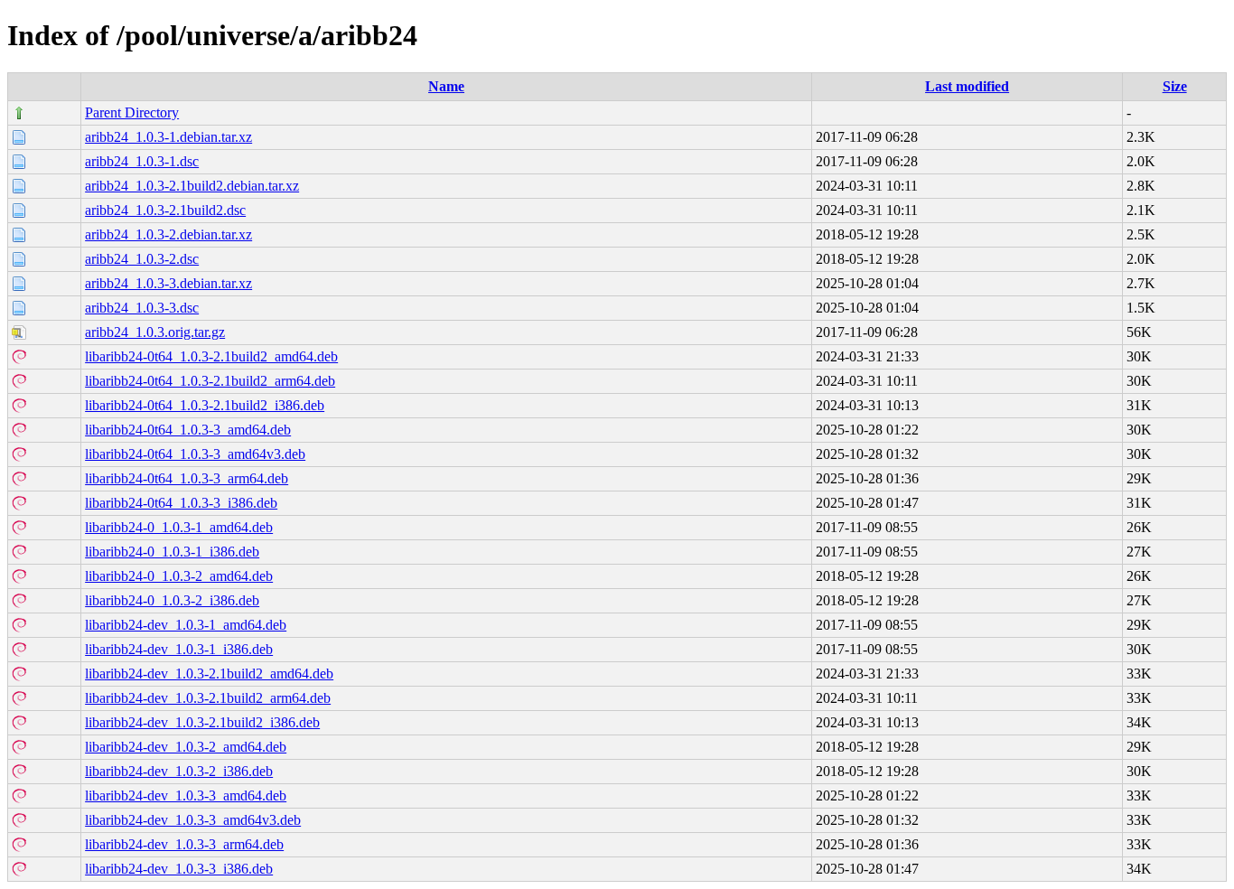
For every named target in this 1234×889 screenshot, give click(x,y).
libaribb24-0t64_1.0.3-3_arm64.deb (186, 478)
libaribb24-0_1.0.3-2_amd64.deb (179, 576)
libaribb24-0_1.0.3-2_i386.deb (172, 600)
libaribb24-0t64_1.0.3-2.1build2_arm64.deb (210, 380)
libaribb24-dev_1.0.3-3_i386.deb (179, 868)
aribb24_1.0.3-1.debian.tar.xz (168, 137)
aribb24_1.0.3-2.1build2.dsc (165, 210)
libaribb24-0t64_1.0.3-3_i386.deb (181, 502)
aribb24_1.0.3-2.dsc (142, 259)
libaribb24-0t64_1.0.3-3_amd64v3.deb (195, 454)
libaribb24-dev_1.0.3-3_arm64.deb (184, 844)
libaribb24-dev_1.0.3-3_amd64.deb (185, 795)
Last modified (967, 86)
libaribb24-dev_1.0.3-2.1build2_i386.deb (202, 722)
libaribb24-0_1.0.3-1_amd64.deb (179, 527)
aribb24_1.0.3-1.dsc (142, 161)
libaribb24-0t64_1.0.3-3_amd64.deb (188, 429)
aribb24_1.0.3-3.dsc (142, 307)
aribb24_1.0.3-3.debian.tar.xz (168, 283)
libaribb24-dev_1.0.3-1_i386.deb (179, 649)
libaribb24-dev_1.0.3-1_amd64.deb (185, 624)
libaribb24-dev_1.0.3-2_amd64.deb (185, 746)
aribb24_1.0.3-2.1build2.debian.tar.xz (192, 185)
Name (446, 86)
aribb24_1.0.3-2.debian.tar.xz (168, 234)
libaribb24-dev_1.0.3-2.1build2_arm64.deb (208, 698)
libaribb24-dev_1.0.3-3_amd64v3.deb (193, 820)
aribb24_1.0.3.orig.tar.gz (155, 332)
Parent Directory (132, 112)
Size (1175, 86)
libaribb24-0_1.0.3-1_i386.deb (172, 551)
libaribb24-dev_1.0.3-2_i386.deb (179, 771)
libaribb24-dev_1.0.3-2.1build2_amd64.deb (209, 673)
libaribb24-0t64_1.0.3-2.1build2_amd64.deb (211, 356)
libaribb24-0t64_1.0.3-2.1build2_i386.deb (204, 405)
